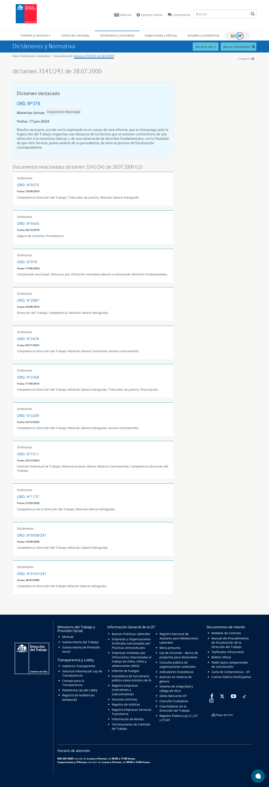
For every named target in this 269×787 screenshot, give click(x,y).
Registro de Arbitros (126, 704)
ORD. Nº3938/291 (31, 535)
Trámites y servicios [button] (34, 35)
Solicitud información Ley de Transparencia (82, 673)
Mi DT (237, 36)
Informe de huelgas (125, 671)
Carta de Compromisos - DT (230, 672)
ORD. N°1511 (28, 454)
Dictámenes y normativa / (36, 56)
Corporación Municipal (63, 112)
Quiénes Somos (151, 15)
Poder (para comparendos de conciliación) (229, 664)
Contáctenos (181, 15)
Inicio (16, 56)
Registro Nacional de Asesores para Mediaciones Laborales (179, 638)
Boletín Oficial (221, 657)
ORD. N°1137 (28, 496)
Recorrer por (204, 47)
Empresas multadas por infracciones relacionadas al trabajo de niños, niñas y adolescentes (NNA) (131, 659)
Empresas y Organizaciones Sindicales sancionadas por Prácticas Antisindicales (131, 643)
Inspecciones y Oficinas (72, 762)
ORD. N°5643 (28, 223)
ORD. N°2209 (28, 415)
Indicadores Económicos (177, 672)
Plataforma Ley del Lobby (80, 690)
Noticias (126, 15)
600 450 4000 (65, 758)
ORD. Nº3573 (28, 184)
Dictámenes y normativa (117, 35)
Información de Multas (128, 719)
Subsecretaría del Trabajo (80, 642)
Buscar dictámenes (237, 47)
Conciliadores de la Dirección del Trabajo (175, 708)
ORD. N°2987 (28, 300)
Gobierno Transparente (78, 666)
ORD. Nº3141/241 (31, 573)
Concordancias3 (62, 56)
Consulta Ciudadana (174, 701)
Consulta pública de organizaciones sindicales (178, 664)
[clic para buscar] (252, 14)
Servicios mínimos (124, 699)
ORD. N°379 (28, 103)
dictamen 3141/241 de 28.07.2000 (94, 56)
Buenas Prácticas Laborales (131, 634)
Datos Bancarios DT (173, 696)
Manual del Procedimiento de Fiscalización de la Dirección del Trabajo (230, 642)
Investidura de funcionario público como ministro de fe (131, 678)
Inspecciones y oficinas (161, 35)
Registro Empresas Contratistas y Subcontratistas (125, 690)
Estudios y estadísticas (203, 35)
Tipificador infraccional (227, 652)
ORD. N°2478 (28, 338)
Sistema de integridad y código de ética (176, 688)
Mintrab (68, 637)
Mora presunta (170, 648)
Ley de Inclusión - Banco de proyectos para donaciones (179, 655)
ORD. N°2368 (28, 377)
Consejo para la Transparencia (73, 683)
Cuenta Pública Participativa (231, 677)
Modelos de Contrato (226, 633)
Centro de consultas (75, 35)
